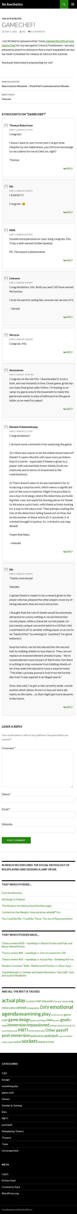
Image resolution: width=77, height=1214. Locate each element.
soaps (10, 1042)
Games (6, 1098)
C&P (38, 1001)
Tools (5, 1144)
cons (12, 1007)
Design (6, 1079)
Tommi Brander (10, 972)
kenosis (68, 1025)
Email (6, 809)
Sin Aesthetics (12, 4)
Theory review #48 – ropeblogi (19, 952)
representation (65, 1036)
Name (6, 794)
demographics (33, 1008)
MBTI (23, 1030)
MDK (12, 230)
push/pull (51, 1036)
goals (65, 1019)
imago (4, 1025)
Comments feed (11, 1186)
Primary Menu (72, 4)
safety (4, 1042)
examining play (35, 1014)
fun (61, 1015)
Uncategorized (11, 18)
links (4, 1111)
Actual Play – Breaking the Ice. (57, 959)
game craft (8, 1092)
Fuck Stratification (12, 892)
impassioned (38, 1024)
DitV (44, 1007)
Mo (24, 31)
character (47, 1001)
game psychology (38, 1020)
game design (19, 1019)
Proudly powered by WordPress (17, 1209)
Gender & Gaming (12, 1105)
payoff (62, 1030)
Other (50, 1030)
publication (37, 1035)
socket (17, 1041)
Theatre (6, 1137)
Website (7, 824)
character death (61, 1001)
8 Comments (38, 31)
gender (56, 1020)
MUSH (31, 1031)
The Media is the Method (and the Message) (26, 905)
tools (51, 1041)
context (21, 1008)
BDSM (32, 1001)
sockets (30, 1041)
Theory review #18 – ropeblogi (19, 959)
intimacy (53, 1025)
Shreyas (14, 334)
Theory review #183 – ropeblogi (19, 943)
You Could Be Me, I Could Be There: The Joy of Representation (37, 918)
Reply (69, 168)
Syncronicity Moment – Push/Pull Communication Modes (35, 84)
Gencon (8, 96)
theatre (42, 1041)
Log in (5, 1174)
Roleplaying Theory (12, 1131)
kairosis (61, 1025)
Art (27, 1001)
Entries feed (9, 1180)
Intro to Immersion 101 (53, 952)
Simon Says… (66, 965)
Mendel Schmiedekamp (23, 426)
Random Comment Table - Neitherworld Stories (28, 965)
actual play (13, 1000)
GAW (49, 1020)
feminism (55, 1015)
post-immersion (16, 1035)
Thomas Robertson (21, 125)
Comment (9, 748)
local (16, 1031)
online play (40, 1031)
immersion (17, 1024)
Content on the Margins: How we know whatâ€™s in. (31, 912)
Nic (11, 186)
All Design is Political (13, 899)
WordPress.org (10, 1193)
